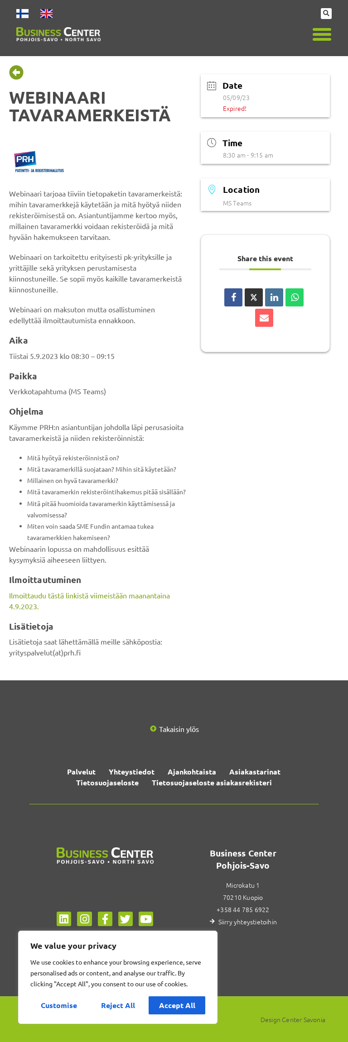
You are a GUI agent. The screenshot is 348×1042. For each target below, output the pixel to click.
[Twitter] (125, 919)
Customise (59, 1005)
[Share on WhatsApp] (294, 297)
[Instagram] (84, 919)
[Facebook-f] (105, 919)
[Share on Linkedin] (274, 297)
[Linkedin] (64, 919)
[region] (118, 977)
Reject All (118, 1005)
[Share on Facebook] (233, 297)
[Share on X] (254, 297)
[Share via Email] (264, 318)
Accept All (177, 1005)
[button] (322, 34)
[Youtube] (146, 919)
